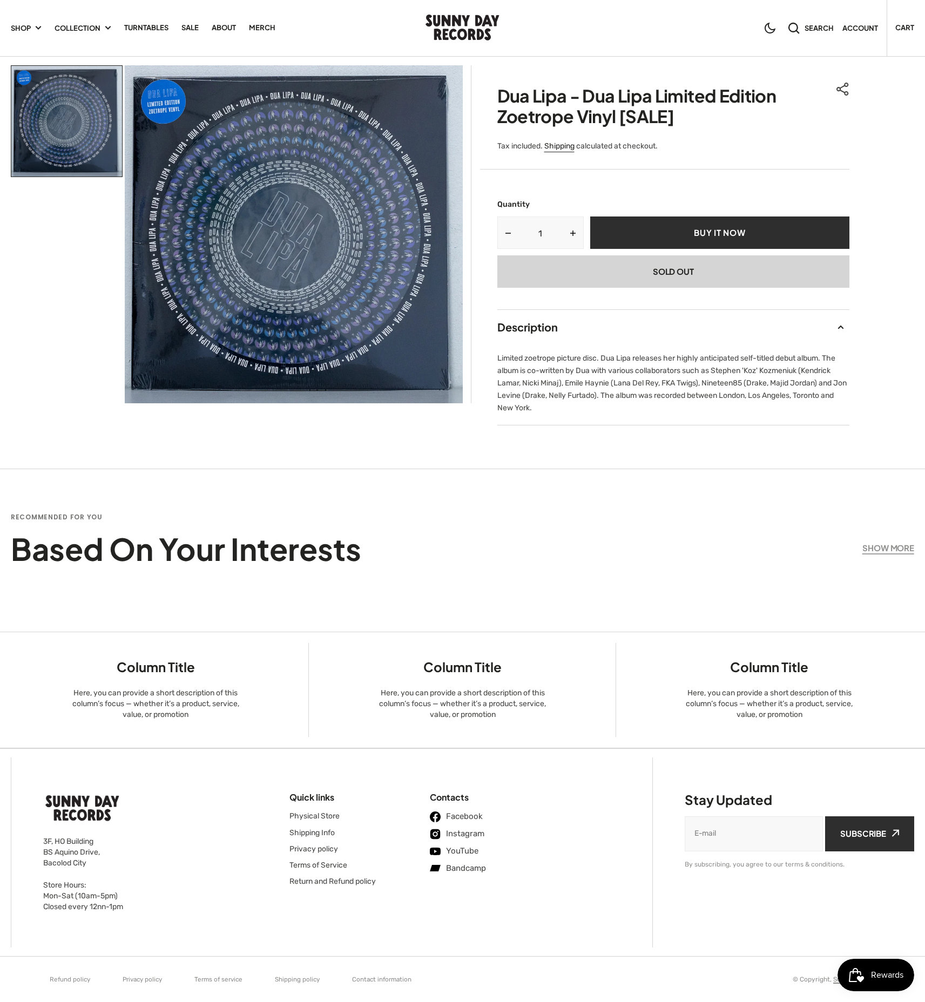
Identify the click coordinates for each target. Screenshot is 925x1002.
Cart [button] (904, 27)
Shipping (559, 146)
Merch (262, 27)
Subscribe (863, 833)
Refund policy (70, 979)
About (224, 27)
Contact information (381, 979)
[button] (770, 28)
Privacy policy (142, 979)
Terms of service (218, 979)
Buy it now (719, 232)
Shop (21, 28)
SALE (190, 27)
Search (819, 28)
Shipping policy (297, 979)
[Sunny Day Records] (462, 28)
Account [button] (860, 28)
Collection (77, 28)
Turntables (146, 27)
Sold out (673, 271)
